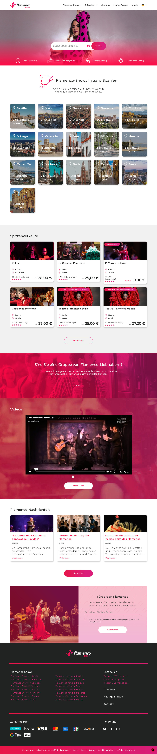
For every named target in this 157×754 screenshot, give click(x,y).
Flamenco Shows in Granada (70, 679)
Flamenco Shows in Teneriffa (26, 693)
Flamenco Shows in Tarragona (71, 696)
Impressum (27, 750)
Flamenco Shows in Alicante (25, 689)
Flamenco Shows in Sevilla (24, 676)
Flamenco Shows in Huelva (69, 689)
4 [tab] (84, 476)
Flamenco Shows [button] (71, 5)
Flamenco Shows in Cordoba (26, 683)
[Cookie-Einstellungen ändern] (153, 750)
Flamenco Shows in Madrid (69, 676)
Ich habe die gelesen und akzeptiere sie (114, 620)
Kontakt (134, 5)
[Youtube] (118, 729)
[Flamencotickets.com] (20, 5)
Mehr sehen (78, 340)
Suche (99, 46)
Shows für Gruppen (113, 679)
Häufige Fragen (120, 5)
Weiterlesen (17, 558)
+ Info (78, 385)
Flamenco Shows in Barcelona (26, 679)
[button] (144, 5)
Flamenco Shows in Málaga (69, 683)
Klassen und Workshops (115, 683)
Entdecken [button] (90, 5)
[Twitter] (104, 729)
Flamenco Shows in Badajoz (25, 696)
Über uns (105, 5)
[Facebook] (111, 729)
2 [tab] (76, 476)
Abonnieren (112, 630)
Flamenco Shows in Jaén (23, 699)
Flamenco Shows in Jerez (68, 686)
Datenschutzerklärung (84, 750)
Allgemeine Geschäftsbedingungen (114, 619)
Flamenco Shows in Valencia (25, 686)
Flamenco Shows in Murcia (69, 699)
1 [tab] (73, 476)
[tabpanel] (78, 445)
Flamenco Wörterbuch (115, 676)
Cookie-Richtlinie (106, 750)
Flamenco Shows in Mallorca (70, 693)
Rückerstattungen (126, 750)
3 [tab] (80, 476)
